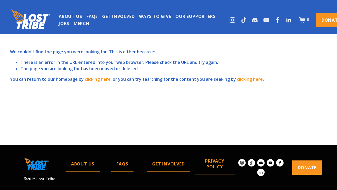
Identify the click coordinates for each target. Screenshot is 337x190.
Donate (307, 167)
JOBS (64, 23)
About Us (82, 164)
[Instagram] (232, 20)
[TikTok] (243, 20)
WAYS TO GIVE (155, 16)
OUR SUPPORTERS (195, 16)
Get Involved (168, 164)
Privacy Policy (214, 164)
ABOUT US (70, 16)
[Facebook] (277, 20)
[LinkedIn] (288, 20)
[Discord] (254, 20)
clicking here (98, 79)
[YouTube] (266, 20)
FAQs (92, 16)
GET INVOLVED (118, 16)
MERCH (82, 23)
